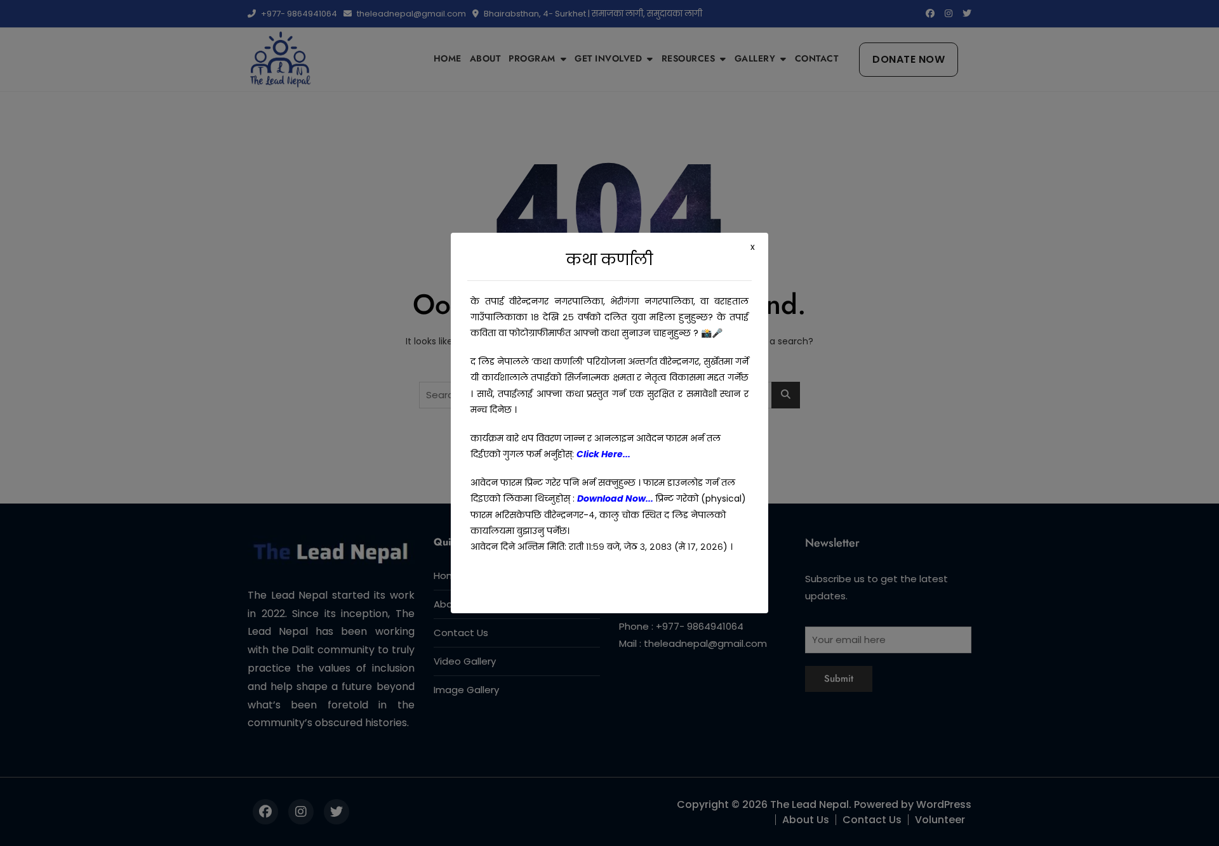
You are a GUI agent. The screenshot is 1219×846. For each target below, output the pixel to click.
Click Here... (603, 454)
